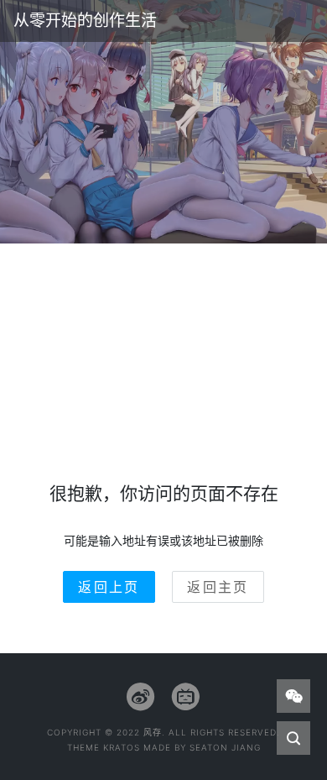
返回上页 (109, 586)
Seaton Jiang (225, 747)
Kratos (121, 747)
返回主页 (218, 586)
